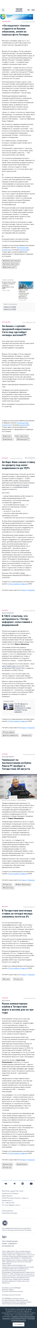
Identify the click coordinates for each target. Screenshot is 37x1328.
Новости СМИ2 (10, 307)
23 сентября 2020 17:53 (28, 322)
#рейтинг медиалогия (10, 735)
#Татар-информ (8, 732)
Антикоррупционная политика (11, 1295)
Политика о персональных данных (12, 1291)
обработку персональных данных (23, 1316)
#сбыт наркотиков (21, 436)
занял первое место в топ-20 (13, 666)
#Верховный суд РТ (9, 267)
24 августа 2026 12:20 (16, 458)
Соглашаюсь (18, 1324)
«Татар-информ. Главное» (17, 584)
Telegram (31, 590)
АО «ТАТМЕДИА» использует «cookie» (13, 1298)
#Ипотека (6, 979)
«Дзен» (23, 590)
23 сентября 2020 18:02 (28, 22)
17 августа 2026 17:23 (29, 998)
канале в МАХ (24, 250)
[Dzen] (23, 1184)
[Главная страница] (19, 10)
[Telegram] (14, 1184)
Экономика (5, 458)
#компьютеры (7, 1164)
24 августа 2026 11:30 (29, 754)
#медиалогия (26, 735)
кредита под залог (22, 485)
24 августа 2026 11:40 (29, 610)
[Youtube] (31, 1184)
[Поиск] (3, 10)
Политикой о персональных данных (14, 1318)
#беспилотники (8, 888)
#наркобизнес (8, 439)
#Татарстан (7, 884)
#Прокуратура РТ (23, 439)
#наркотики (7, 436)
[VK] (6, 1183)
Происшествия (6, 21)
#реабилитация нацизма (11, 260)
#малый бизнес (22, 1164)
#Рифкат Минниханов (23, 884)
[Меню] (33, 10)
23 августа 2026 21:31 (29, 907)
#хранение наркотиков (11, 264)
